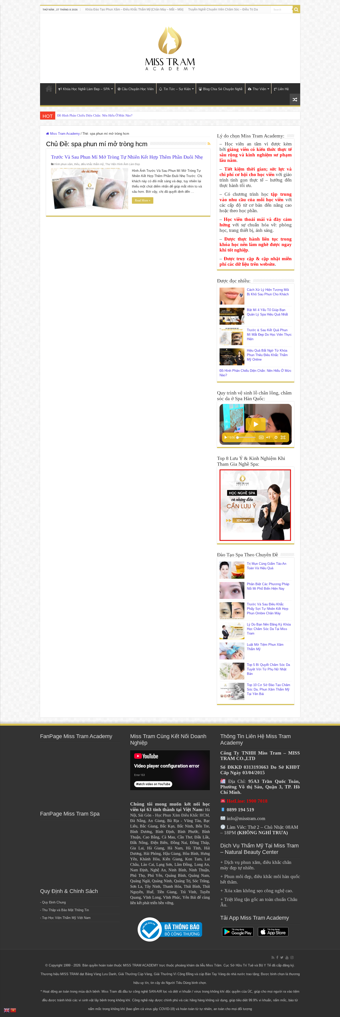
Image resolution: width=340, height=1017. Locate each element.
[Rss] (273, 957)
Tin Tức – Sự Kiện (177, 89)
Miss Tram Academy (64, 133)
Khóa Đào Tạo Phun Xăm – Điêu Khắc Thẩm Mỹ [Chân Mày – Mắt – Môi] (134, 9)
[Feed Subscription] (209, 144)
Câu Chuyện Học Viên (138, 89)
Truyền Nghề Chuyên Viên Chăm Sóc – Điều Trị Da (223, 9)
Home (49, 88)
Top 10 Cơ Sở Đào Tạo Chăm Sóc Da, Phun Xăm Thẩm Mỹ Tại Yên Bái (268, 689)
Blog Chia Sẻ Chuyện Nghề (222, 89)
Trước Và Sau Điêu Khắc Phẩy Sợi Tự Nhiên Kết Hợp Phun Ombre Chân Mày (267, 608)
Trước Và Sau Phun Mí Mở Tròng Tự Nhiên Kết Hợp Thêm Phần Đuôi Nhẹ (127, 157)
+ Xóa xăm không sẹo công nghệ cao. (256, 890)
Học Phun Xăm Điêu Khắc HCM (182, 815)
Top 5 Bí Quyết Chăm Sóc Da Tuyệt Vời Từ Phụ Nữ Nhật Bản (268, 669)
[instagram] (292, 957)
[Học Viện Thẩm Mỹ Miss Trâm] (170, 47)
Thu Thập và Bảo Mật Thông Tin (65, 910)
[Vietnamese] (13, 1010)
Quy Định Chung (54, 902)
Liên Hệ (283, 89)
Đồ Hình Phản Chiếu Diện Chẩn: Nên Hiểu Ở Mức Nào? (94, 115)
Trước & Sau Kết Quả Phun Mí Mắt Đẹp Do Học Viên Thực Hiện (269, 334)
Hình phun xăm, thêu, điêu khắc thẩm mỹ (79, 164)
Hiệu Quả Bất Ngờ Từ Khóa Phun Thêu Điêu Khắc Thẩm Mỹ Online (267, 355)
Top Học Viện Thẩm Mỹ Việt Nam (66, 918)
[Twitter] (282, 957)
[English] (7, 1010)
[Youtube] (287, 957)
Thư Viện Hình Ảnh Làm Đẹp (122, 164)
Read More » (142, 200)
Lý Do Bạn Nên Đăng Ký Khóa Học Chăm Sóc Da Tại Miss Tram (269, 629)
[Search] (296, 9)
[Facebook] (277, 957)
